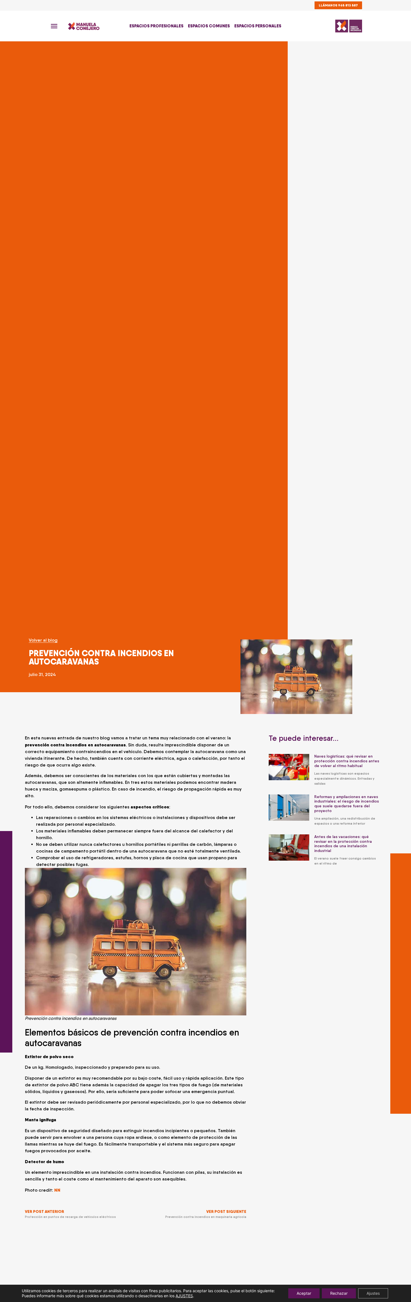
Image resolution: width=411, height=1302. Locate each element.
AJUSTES (184, 1295)
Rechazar (339, 1293)
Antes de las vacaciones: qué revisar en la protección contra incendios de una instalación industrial (343, 843)
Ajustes (373, 1293)
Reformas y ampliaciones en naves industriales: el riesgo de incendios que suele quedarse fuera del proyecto (346, 803)
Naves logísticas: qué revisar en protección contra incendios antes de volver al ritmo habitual (346, 761)
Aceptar (304, 1293)
